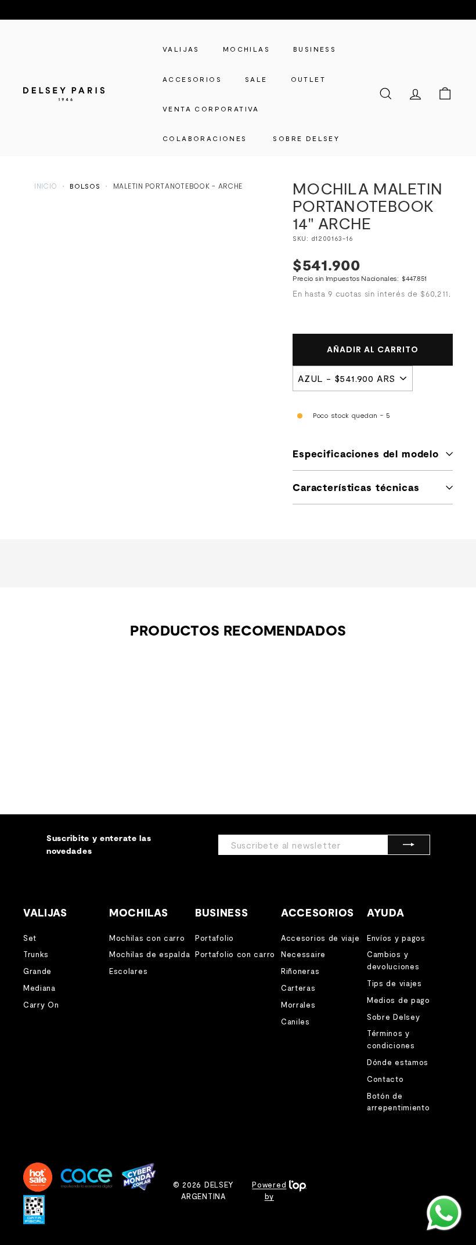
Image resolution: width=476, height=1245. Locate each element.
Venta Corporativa (211, 108)
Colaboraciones (205, 138)
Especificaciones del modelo (366, 453)
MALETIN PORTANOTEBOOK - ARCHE (178, 186)
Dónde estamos (397, 1062)
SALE (256, 79)
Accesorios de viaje (320, 938)
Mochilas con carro (147, 938)
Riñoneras (300, 971)
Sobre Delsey (393, 1017)
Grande (37, 971)
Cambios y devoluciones (393, 960)
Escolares (128, 971)
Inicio (45, 186)
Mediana (39, 988)
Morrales (298, 1004)
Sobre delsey (306, 138)
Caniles (295, 1021)
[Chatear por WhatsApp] (444, 1213)
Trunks (36, 954)
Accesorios (192, 79)
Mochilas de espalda (149, 954)
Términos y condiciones (391, 1039)
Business (314, 49)
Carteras (298, 988)
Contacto (385, 1079)
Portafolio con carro (235, 954)
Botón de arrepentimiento (398, 1102)
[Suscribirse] (409, 844)
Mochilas (246, 49)
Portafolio (214, 938)
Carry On (41, 1004)
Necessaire (303, 954)
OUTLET (308, 79)
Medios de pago (398, 1000)
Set (30, 938)
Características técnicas (356, 487)
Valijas (181, 49)
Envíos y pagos (396, 938)
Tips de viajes (394, 983)
